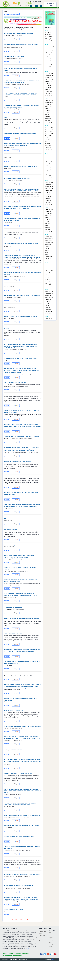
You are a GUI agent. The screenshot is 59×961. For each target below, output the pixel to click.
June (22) (47, 221)
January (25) (48, 231)
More (27, 948)
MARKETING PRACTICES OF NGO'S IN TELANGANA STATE (18, 33)
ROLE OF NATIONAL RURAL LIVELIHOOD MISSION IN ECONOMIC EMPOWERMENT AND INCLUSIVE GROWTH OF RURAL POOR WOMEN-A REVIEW (22, 790)
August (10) (48, 244)
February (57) (48, 147)
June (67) (47, 112)
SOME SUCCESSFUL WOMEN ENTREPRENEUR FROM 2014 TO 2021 (21, 166)
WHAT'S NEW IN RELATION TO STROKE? (14, 395)
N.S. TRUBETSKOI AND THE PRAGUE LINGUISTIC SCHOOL (19, 836)
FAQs (50, 933)
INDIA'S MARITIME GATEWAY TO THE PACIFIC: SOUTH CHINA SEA (21, 285)
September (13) (49, 297)
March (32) (48, 309)
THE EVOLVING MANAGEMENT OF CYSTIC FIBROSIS (17, 461)
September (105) (49, 52)
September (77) (49, 161)
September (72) (49, 106)
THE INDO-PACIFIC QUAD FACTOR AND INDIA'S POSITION (19, 545)
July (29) (47, 219)
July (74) (47, 110)
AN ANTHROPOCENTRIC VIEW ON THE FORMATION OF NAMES (20, 358)
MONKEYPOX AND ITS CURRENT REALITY (14, 710)
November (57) (49, 129)
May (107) (48, 196)
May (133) (48, 87)
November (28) (49, 238)
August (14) (48, 272)
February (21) (48, 284)
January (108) (48, 40)
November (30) (49, 211)
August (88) (48, 163)
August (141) (48, 54)
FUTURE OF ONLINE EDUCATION (12, 674)
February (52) (48, 120)
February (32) (48, 311)
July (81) (47, 192)
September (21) (49, 242)
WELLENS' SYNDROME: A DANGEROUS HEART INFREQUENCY (20, 477)
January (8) (48, 313)
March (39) (48, 282)
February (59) (48, 202)
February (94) (48, 38)
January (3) (48, 258)
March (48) (48, 200)
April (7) (47, 252)
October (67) (48, 131)
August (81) (48, 108)
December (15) (49, 291)
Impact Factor (52, 935)
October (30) (48, 240)
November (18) (49, 266)
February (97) (48, 66)
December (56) (49, 127)
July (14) (47, 274)
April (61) (47, 116)
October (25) (48, 213)
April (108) (48, 89)
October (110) (49, 186)
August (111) (48, 81)
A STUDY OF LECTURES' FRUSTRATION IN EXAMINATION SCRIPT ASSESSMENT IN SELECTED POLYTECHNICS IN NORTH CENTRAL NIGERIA (20, 68)
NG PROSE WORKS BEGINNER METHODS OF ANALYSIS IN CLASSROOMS (22, 726)
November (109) (49, 184)
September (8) (49, 270)
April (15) (47, 307)
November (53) (49, 157)
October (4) (48, 268)
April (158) (48, 62)
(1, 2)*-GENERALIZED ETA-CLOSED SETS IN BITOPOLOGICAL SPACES (21, 826)
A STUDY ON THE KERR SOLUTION (13, 749)
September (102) (49, 79)
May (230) (48, 60)
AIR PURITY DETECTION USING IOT (13, 231)
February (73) (48, 93)
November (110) (49, 48)
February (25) (48, 229)
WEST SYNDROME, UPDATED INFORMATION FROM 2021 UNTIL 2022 (21, 859)
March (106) (48, 91)
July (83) (47, 83)
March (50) (48, 173)
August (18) (48, 299)
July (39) (47, 246)
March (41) (48, 227)
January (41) (48, 204)
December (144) (49, 46)
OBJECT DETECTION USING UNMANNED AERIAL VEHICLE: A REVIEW (21, 437)
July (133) (47, 165)
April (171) (48, 34)
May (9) (47, 278)
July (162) (47, 56)
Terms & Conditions (7, 953)
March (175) (48, 36)
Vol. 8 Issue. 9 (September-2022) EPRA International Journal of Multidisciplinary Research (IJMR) (19, 13)
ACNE (5, 117)
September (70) (49, 133)
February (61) (48, 175)
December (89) (49, 73)
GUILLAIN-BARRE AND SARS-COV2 (13, 634)
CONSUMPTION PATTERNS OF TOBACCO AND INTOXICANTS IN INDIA (22, 815)
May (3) (47, 250)
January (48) (48, 122)
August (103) (48, 190)
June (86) (47, 194)
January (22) (48, 286)
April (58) (47, 198)
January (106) (48, 95)
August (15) (48, 217)
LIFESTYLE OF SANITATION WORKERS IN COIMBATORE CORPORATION (22, 295)
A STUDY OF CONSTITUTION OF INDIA (14, 306)
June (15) (47, 248)
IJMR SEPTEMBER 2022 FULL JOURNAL (14, 909)
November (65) (49, 102)
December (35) (49, 236)
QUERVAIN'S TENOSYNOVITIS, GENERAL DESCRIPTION (18, 773)
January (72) (48, 177)
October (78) (48, 104)
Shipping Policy (17, 955)
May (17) (47, 305)
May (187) (48, 33)
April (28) (47, 280)
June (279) (48, 58)
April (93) (47, 171)
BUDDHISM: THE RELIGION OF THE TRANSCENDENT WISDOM (20, 133)
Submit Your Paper (50, 4)
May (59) (47, 141)
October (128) (49, 50)
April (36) (47, 225)
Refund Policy (17, 953)
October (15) (48, 295)
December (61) (49, 155)
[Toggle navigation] (57, 7)
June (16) (47, 303)
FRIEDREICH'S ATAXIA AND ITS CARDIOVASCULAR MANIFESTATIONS (21, 618)
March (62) (48, 145)
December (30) (49, 209)
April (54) (47, 143)
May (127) (48, 169)
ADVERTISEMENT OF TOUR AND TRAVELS (14, 56)
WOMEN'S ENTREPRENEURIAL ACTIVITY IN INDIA (17, 156)
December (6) (48, 318)
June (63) (47, 139)
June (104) (48, 85)
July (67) (47, 137)
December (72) (49, 100)
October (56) (48, 77)
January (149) (48, 68)
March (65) (48, 118)
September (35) (49, 215)
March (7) (47, 254)
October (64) (48, 159)
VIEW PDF (7, 39)
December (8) (48, 264)
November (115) (49, 75)
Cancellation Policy (7, 955)
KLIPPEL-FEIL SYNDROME (10, 529)
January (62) (48, 149)
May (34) (47, 223)
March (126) (48, 64)
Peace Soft (54, 959)
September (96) (49, 188)
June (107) (48, 167)
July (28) (47, 301)
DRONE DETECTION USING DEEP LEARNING (15, 382)
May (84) (47, 114)
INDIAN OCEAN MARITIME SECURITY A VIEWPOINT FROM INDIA (20, 316)
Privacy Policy (25, 953)
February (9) (48, 256)
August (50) (48, 135)
